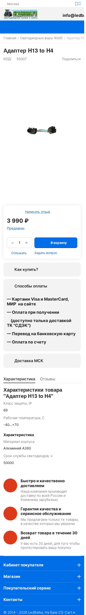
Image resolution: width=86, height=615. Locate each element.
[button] (69, 59)
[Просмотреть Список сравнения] (46, 14)
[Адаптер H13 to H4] (42, 130)
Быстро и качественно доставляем (43, 483)
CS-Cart (65, 612)
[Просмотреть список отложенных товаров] (56, 14)
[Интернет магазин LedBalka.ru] (20, 14)
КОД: (7, 59)
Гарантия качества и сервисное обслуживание (46, 511)
